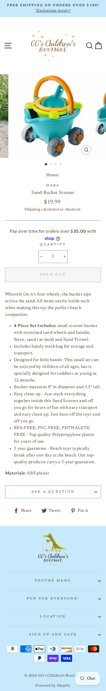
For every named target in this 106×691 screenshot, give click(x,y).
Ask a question (53, 492)
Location (53, 616)
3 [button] (56, 164)
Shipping (32, 209)
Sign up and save (53, 634)
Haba (52, 185)
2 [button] (51, 164)
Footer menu (53, 580)
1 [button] (46, 164)
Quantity (53, 244)
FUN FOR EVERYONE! (53, 598)
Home (52, 175)
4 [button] (60, 164)
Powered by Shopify (53, 685)
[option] (53, 8)
